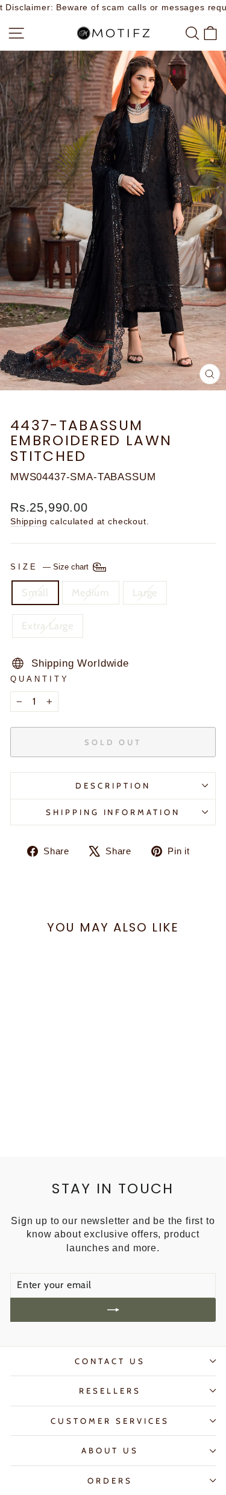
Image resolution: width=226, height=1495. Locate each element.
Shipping (29, 521)
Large (145, 592)
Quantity (39, 679)
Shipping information (113, 812)
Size (50, 566)
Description (113, 785)
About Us (110, 1450)
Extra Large (48, 626)
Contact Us (110, 1361)
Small (35, 592)
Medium (91, 592)
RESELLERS (110, 1390)
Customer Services (110, 1421)
